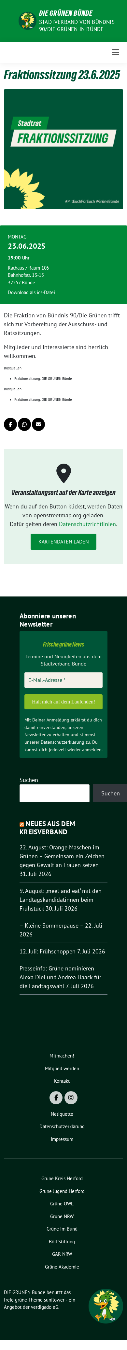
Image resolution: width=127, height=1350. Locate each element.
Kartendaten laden (63, 541)
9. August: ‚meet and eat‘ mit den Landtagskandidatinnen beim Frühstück (61, 899)
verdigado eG (44, 1307)
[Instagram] (71, 1097)
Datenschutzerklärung (62, 742)
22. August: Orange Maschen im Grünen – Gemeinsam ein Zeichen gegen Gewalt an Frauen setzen (62, 856)
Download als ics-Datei (31, 292)
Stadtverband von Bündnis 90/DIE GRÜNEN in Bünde (77, 25)
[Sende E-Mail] (38, 424)
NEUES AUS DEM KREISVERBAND (47, 827)
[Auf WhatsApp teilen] (24, 424)
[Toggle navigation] (115, 52)
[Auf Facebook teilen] (10, 424)
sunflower (54, 1300)
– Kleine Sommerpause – (51, 925)
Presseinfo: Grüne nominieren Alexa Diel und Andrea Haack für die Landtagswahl (60, 977)
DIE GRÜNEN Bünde (65, 13)
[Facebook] (56, 1097)
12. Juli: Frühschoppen (48, 951)
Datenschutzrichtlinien (87, 524)
